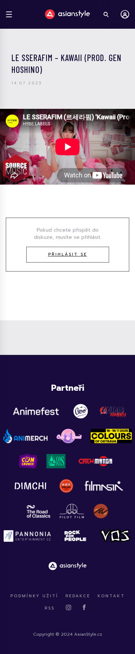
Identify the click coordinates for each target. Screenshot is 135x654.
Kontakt (111, 596)
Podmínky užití (34, 596)
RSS (50, 608)
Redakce (78, 596)
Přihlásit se (67, 254)
